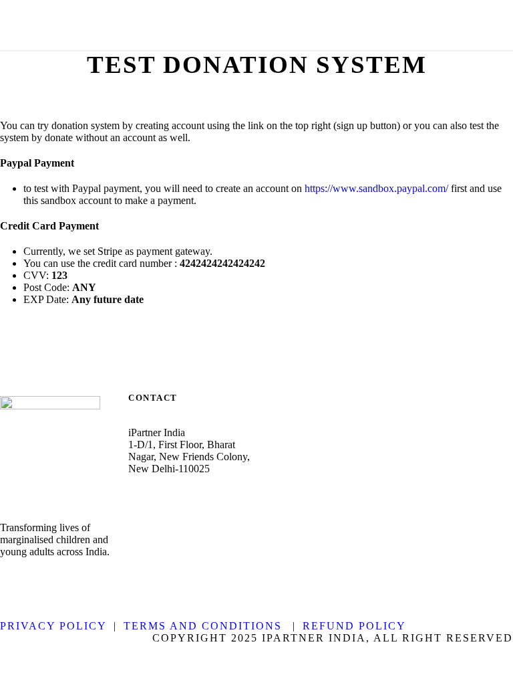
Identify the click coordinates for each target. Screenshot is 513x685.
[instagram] (77, 579)
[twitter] (53, 579)
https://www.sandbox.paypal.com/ (376, 188)
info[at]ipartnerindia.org (193, 506)
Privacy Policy (53, 625)
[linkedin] (29, 579)
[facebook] (5, 579)
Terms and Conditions (203, 625)
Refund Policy (354, 625)
